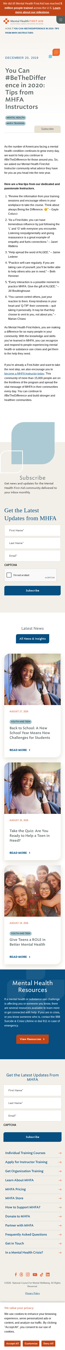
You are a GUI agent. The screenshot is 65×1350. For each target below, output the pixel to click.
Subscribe (47, 128)
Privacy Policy (32, 1293)
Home (8, 28)
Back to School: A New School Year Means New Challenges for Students (30, 733)
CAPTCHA (10, 565)
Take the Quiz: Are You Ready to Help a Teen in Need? (30, 836)
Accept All (12, 1343)
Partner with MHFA (19, 1225)
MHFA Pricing (15, 1189)
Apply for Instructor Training (26, 1162)
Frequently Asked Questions (26, 1234)
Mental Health (16, 117)
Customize (31, 1343)
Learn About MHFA (19, 1180)
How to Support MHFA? (22, 1207)
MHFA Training (15, 123)
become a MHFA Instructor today (24, 373)
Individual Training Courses (25, 1153)
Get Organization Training (24, 1171)
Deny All (48, 1343)
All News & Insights (32, 638)
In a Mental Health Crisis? (24, 1252)
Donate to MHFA (17, 1216)
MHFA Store (14, 1198)
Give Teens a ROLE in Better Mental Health (28, 942)
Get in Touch (14, 1243)
